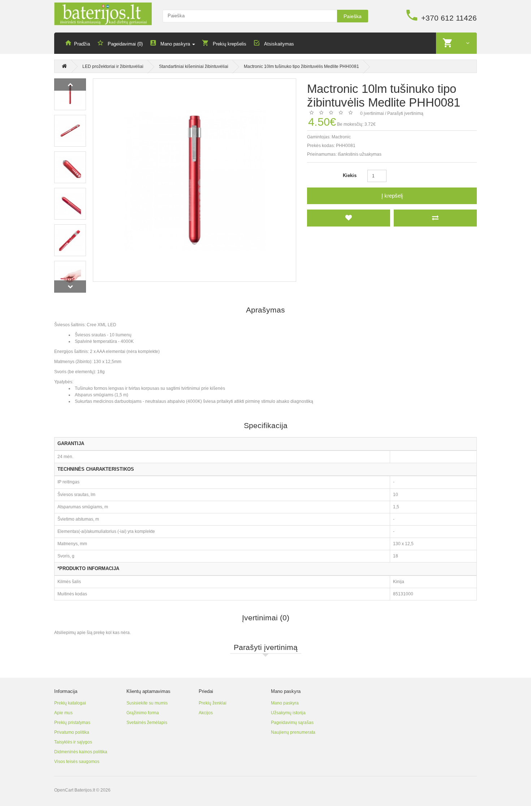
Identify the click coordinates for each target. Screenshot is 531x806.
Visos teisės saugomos (76, 761)
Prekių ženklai (212, 703)
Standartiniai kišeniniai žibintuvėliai (193, 66)
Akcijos (206, 712)
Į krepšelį (392, 196)
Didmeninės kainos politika (80, 751)
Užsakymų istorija (288, 712)
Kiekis (350, 175)
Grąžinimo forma (142, 712)
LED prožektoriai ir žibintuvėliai (112, 66)
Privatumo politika (71, 732)
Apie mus (63, 712)
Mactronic (341, 136)
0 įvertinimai (372, 113)
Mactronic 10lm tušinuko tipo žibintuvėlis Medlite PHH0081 (301, 66)
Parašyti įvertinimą (405, 113)
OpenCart (63, 790)
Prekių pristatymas (72, 722)
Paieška (353, 16)
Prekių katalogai (70, 703)
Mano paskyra (285, 703)
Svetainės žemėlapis (146, 722)
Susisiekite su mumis (147, 703)
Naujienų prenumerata (293, 732)
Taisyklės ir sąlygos (73, 742)
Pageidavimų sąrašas (292, 722)
